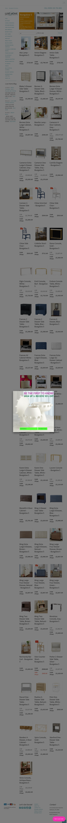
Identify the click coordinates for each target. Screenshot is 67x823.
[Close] (53, 390)
